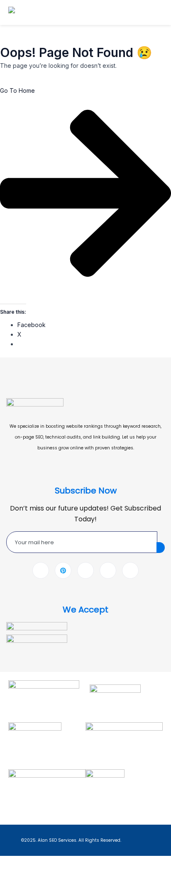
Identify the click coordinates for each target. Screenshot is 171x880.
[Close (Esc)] (75, 863)
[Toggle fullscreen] (32, 863)
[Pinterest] (63, 570)
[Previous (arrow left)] (10, 875)
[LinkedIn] (85, 570)
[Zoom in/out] (10, 863)
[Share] (53, 863)
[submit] (160, 547)
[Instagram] (130, 570)
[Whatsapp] (108, 570)
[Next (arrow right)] (32, 875)
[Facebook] (40, 570)
